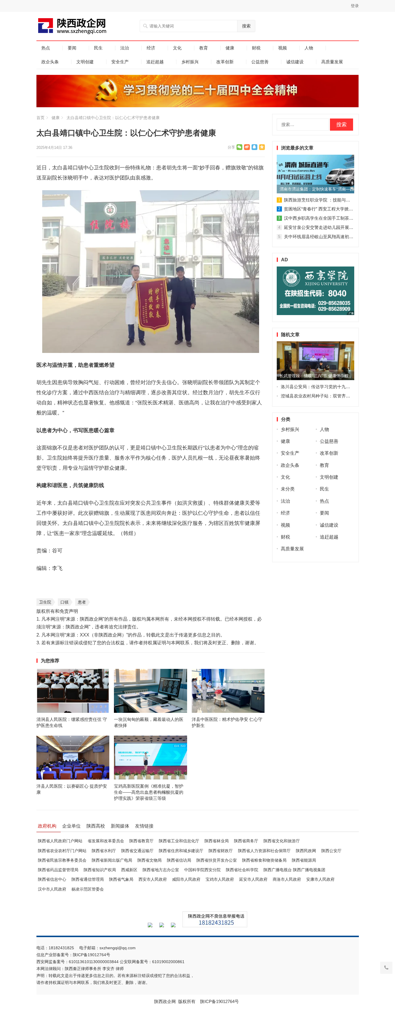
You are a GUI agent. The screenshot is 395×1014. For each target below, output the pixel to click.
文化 (177, 47)
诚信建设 (295, 61)
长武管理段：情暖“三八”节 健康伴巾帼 (314, 375)
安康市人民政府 (320, 879)
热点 (45, 47)
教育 (203, 47)
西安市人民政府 (153, 879)
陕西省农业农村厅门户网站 (62, 850)
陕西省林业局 (216, 841)
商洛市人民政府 (287, 879)
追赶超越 (155, 61)
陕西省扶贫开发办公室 (216, 860)
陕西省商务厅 (246, 841)
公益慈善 (260, 61)
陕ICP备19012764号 (92, 954)
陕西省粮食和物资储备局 (264, 860)
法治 (124, 47)
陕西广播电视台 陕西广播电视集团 (294, 869)
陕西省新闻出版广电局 (112, 860)
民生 (98, 47)
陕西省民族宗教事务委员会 (62, 860)
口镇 (64, 602)
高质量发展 (332, 61)
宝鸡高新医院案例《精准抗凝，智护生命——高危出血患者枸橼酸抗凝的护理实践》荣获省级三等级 (148, 792)
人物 (308, 47)
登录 (355, 5)
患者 (82, 602)
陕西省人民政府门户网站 (60, 841)
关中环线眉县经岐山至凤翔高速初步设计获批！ (329, 236)
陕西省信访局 (179, 860)
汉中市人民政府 (52, 889)
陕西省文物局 (149, 860)
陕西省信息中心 (52, 879)
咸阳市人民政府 (186, 879)
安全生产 (120, 61)
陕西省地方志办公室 (161, 869)
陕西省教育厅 (141, 841)
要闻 (72, 47)
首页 (40, 117)
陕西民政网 (306, 850)
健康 (230, 47)
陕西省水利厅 (104, 850)
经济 (151, 47)
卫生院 (45, 602)
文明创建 (85, 61)
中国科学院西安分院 (202, 869)
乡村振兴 (190, 61)
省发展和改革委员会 (106, 841)
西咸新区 (129, 869)
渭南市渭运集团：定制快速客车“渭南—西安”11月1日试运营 (317, 189)
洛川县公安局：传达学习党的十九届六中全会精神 (328, 386)
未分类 (288, 488)
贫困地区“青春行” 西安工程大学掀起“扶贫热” (326, 208)
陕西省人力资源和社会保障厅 (264, 850)
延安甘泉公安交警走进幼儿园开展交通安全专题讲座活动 (338, 227)
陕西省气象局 (121, 879)
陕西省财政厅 (220, 850)
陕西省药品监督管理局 (58, 869)
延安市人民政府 (253, 879)
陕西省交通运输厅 (137, 850)
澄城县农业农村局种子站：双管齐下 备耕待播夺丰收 (331, 395)
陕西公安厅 (331, 850)
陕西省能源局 (304, 860)
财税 (256, 47)
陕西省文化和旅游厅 (281, 841)
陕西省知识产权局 (100, 869)
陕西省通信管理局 (87, 879)
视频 (282, 47)
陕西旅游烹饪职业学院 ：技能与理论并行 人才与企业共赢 (339, 199)
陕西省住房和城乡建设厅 (181, 850)
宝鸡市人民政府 (220, 879)
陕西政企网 (165, 1001)
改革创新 (225, 61)
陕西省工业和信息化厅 (179, 841)
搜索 (246, 25)
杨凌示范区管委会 (87, 889)
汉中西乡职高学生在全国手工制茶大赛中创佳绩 (329, 218)
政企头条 (50, 61)
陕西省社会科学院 (242, 869)
